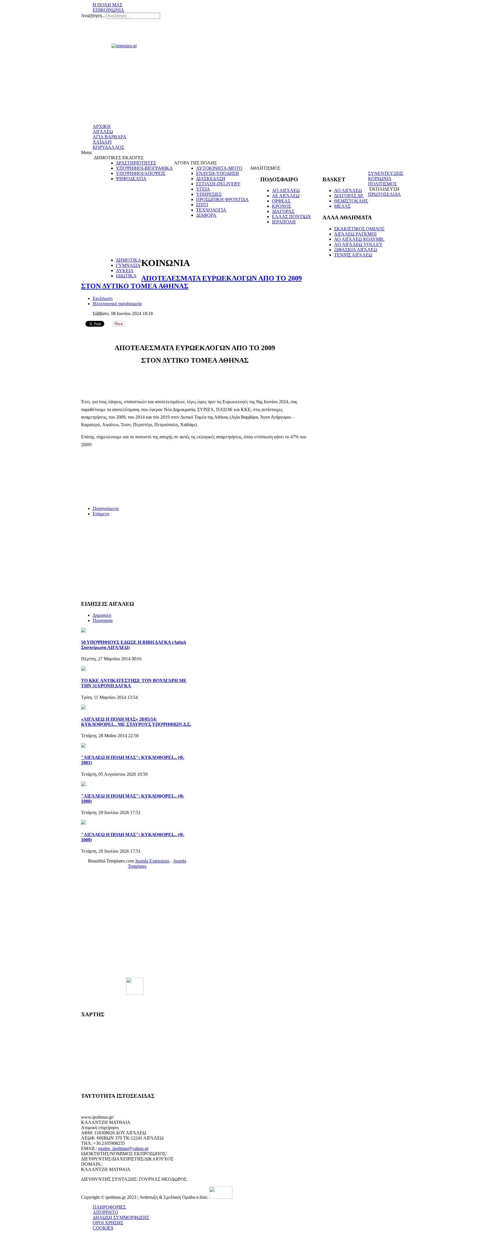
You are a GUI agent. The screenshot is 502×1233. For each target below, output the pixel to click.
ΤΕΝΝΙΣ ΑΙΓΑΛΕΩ (353, 254)
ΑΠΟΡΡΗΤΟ (105, 1212)
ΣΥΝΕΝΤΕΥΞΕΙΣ (385, 173)
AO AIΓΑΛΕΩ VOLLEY (358, 244)
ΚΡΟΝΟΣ (281, 206)
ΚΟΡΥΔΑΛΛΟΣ (108, 147)
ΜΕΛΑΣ (342, 206)
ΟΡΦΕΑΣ (281, 200)
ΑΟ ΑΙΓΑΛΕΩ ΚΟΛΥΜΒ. (359, 239)
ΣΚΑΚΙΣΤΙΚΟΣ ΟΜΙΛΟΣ (359, 228)
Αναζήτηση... (93, 15)
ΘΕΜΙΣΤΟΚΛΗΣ (351, 200)
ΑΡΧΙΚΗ (102, 126)
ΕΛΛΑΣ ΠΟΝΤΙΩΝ (291, 216)
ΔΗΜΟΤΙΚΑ (128, 260)
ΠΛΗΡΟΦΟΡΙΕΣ (109, 1207)
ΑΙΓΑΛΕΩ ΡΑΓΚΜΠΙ (355, 234)
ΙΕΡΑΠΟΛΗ (284, 221)
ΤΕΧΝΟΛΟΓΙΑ (211, 209)
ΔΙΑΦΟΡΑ (206, 215)
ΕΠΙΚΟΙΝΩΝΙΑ (108, 10)
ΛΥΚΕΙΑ (125, 270)
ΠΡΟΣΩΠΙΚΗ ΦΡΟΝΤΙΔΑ (222, 199)
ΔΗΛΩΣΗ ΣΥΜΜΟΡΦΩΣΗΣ (121, 1217)
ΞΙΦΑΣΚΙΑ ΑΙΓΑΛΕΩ (355, 249)
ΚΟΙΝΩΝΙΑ (380, 178)
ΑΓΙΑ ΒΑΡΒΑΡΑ (109, 136)
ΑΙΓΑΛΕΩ (103, 131)
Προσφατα (102, 620)
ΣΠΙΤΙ (202, 204)
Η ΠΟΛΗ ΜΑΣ (107, 4)
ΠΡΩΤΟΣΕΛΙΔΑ (384, 194)
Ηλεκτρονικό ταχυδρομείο (117, 303)
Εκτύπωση (102, 298)
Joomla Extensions (152, 860)
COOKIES (103, 1227)
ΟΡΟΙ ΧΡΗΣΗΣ (108, 1222)
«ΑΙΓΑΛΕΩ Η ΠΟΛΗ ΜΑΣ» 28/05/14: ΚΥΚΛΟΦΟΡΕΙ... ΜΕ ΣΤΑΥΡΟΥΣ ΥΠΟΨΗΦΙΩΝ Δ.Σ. (136, 722)
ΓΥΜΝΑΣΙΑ (128, 265)
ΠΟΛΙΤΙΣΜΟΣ (382, 183)
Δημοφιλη (102, 615)
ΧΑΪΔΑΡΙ (102, 142)
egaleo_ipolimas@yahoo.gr (123, 1148)
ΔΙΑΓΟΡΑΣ (283, 211)
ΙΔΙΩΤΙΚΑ (126, 275)
